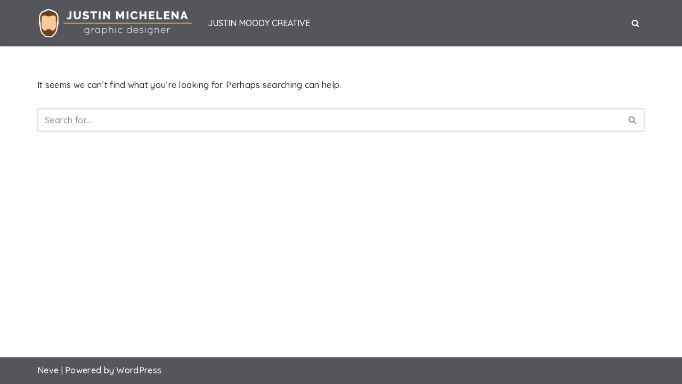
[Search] (635, 23)
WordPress (138, 370)
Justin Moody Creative (259, 23)
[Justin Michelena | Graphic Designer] (114, 23)
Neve (48, 370)
